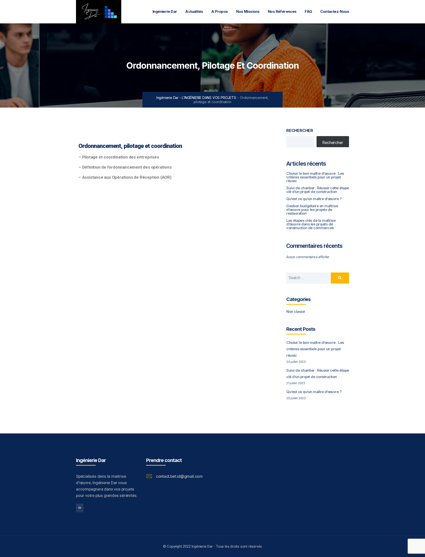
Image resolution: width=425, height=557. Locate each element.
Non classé (295, 311)
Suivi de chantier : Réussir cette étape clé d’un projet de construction (317, 189)
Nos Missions (247, 11)
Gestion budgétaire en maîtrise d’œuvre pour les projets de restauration (312, 209)
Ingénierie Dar (164, 11)
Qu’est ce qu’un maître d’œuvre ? (313, 199)
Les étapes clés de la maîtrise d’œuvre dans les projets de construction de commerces (310, 224)
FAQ (308, 11)
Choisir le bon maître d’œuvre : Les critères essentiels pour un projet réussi (315, 177)
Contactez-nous (334, 11)
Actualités (194, 11)
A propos (219, 11)
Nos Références (282, 11)
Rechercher (299, 130)
